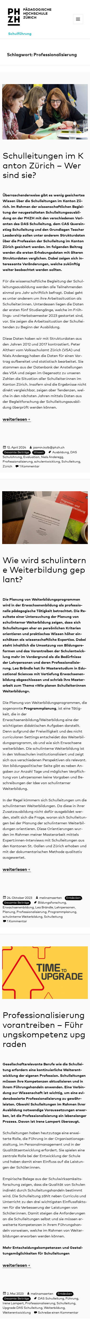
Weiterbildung (54, 1308)
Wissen (39, 452)
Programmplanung (62, 912)
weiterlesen (17, 419)
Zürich (7, 466)
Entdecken (73, 898)
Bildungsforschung (52, 902)
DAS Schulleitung (51, 1298)
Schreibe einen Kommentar (58, 1312)
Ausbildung (60, 452)
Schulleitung (70, 461)
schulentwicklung (47, 461)
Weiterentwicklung (17, 1312)
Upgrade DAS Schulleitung (22, 1308)
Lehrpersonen (64, 907)
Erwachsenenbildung (18, 907)
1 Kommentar (29, 466)
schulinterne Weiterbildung (22, 916)
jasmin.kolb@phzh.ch (49, 447)
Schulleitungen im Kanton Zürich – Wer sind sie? (43, 166)
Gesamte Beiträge (16, 452)
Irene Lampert (13, 1303)
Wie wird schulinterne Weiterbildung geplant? (44, 570)
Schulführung (19, 34)
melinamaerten (50, 898)
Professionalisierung (18, 461)
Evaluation (31, 457)
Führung (72, 1298)
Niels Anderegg (52, 457)
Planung (9, 912)
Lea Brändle (44, 907)
